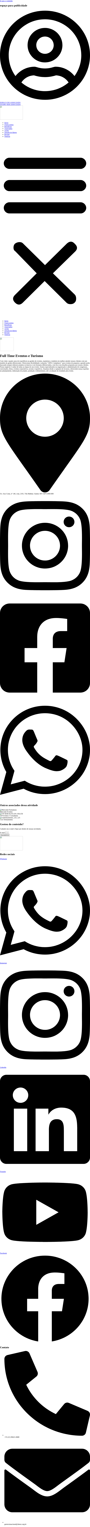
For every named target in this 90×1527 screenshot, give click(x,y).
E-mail (2, 833)
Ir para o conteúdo (6, 1)
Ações (6, 130)
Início (6, 123)
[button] (45, 228)
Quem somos (9, 125)
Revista (7, 134)
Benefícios (8, 127)
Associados (8, 129)
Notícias (7, 136)
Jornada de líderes (10, 132)
